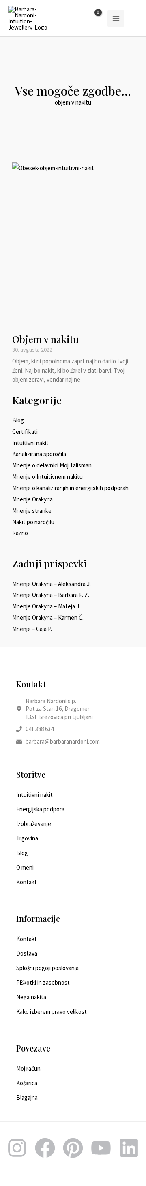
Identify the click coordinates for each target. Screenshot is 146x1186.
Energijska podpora (40, 809)
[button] (135, 18)
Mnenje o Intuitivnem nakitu (47, 476)
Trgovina (27, 838)
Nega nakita (31, 997)
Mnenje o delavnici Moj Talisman (52, 465)
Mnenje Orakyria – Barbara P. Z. (50, 595)
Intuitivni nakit (30, 443)
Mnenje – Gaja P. (32, 629)
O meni (25, 867)
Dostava (26, 953)
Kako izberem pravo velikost (51, 1011)
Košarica (26, 1083)
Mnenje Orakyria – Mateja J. (46, 606)
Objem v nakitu (45, 339)
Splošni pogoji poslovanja (47, 968)
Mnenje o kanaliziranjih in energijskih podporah (70, 488)
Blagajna (27, 1097)
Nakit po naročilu (33, 522)
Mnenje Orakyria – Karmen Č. (48, 617)
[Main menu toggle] (115, 18)
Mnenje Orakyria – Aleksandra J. (51, 584)
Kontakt (26, 882)
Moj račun (28, 1068)
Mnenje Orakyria (32, 499)
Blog (18, 420)
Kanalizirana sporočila (39, 454)
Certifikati (25, 431)
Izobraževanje (33, 824)
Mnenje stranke (32, 510)
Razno (20, 533)
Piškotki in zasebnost (43, 982)
